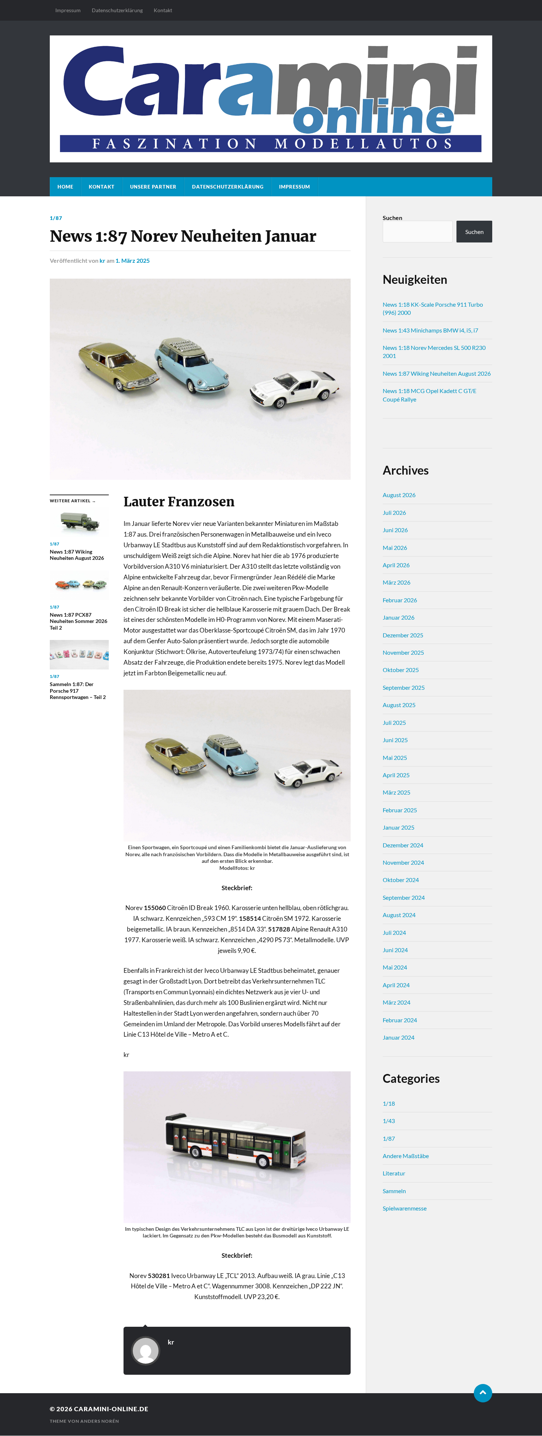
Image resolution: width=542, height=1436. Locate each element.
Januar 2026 (398, 617)
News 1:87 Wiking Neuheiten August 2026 (437, 373)
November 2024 (403, 862)
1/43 (389, 1120)
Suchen (392, 217)
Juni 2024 (395, 949)
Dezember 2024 (403, 844)
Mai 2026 (395, 547)
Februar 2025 (400, 809)
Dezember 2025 (403, 634)
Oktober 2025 (401, 669)
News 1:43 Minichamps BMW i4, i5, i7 (430, 330)
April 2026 (396, 564)
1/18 (389, 1103)
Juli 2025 (394, 722)
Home (65, 187)
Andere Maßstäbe (406, 1155)
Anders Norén (99, 1421)
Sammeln (394, 1190)
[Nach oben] (483, 1393)
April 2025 (396, 774)
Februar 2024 (400, 1019)
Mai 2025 (395, 757)
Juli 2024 (394, 932)
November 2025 (403, 652)
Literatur (394, 1173)
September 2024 (404, 897)
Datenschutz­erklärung (117, 10)
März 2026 (396, 582)
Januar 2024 (398, 1037)
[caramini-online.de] (271, 98)
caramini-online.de (111, 1409)
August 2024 (399, 914)
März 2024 (396, 1002)
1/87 (56, 218)
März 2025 (396, 792)
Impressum (68, 10)
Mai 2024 (395, 967)
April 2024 (396, 984)
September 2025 (404, 687)
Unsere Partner (153, 187)
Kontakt (163, 10)
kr (102, 260)
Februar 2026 (400, 599)
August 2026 (399, 494)
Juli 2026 (394, 512)
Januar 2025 (398, 827)
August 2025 (399, 704)
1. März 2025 (132, 260)
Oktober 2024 (401, 879)
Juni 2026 (395, 529)
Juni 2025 (395, 739)
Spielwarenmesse (405, 1208)
